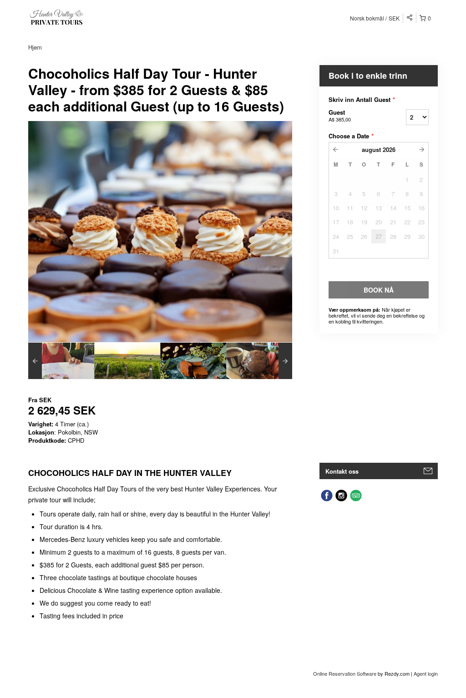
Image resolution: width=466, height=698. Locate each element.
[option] (61, 361)
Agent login (426, 673)
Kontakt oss (342, 471)
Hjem (35, 47)
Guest (340, 115)
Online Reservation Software (344, 673)
